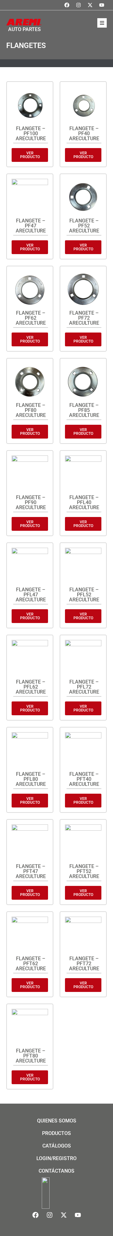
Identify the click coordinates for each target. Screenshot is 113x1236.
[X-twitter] (90, 5)
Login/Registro (56, 1158)
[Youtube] (102, 5)
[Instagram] (78, 5)
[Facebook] (67, 5)
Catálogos (56, 1146)
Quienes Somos (56, 1121)
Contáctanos (56, 1171)
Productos (56, 1133)
